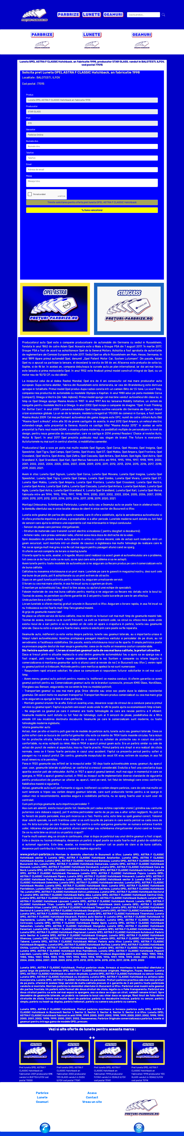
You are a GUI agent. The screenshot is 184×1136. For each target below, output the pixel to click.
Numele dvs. (32, 141)
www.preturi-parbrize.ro (37, 854)
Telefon (30, 152)
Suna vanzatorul (93, 210)
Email (29, 164)
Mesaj (29, 176)
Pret (28, 118)
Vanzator (30, 129)
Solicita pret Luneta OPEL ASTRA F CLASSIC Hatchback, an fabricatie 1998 (81, 72)
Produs (29, 95)
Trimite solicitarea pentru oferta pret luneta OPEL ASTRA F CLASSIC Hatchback (92, 202)
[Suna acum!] (45, 1128)
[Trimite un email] (139, 1127)
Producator (32, 106)
